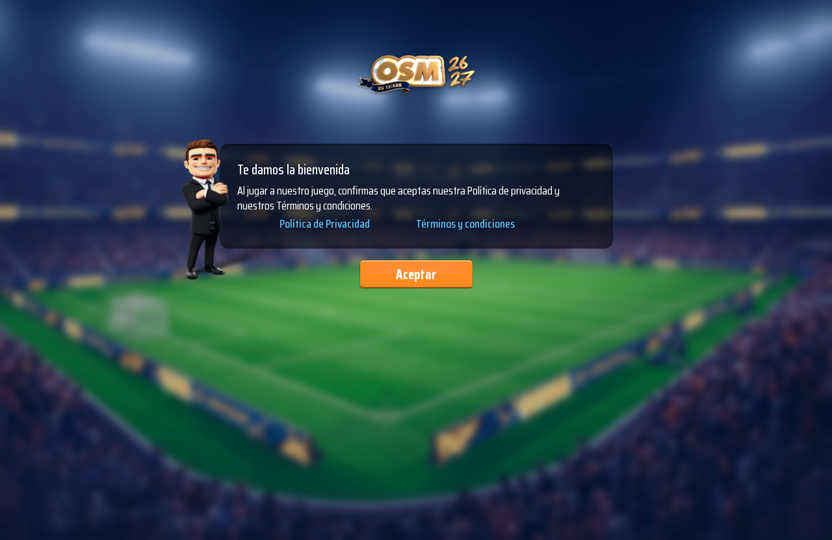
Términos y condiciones (465, 224)
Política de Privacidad (325, 224)
